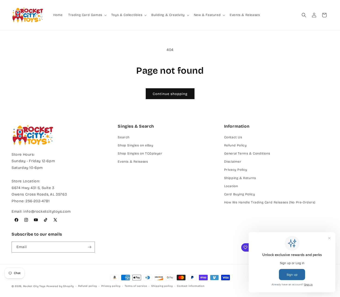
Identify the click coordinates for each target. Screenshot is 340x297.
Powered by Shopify (60, 286)
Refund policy (87, 286)
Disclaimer (232, 162)
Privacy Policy (235, 170)
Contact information (190, 286)
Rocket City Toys (34, 286)
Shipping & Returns (240, 178)
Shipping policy (162, 286)
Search (124, 137)
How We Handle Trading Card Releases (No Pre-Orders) (269, 202)
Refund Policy (235, 145)
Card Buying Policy (239, 194)
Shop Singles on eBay (135, 145)
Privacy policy (111, 286)
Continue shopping (170, 94)
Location (231, 186)
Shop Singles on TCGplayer (140, 153)
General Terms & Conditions (247, 153)
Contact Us (233, 137)
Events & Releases (133, 162)
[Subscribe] (89, 247)
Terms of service (136, 286)
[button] (86, 15)
